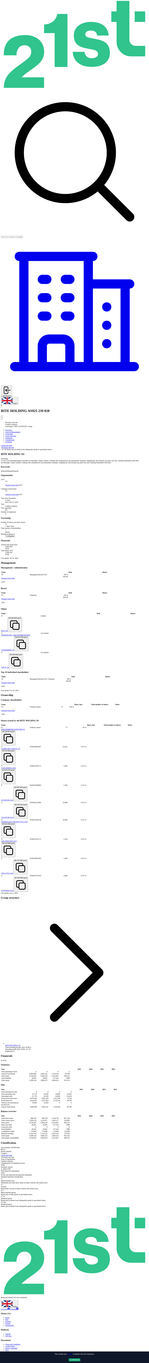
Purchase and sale (8, 447)
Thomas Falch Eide (12, 485)
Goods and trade (6, 445)
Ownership (9, 434)
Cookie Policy (10, 1346)
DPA (7, 1350)
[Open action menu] (2, 416)
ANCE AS (5, 667)
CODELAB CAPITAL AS (10, 749)
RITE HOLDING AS (12, 1045)
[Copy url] (2, 419)
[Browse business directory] (74, 384)
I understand (74, 1360)
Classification (10, 440)
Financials (8, 438)
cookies (69, 1354)
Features (8, 1322)
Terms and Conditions (12, 1344)
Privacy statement (11, 1348)
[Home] (74, 87)
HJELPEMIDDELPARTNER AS (13, 729)
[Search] (22, 237)
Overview (8, 430)
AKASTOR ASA (7, 817)
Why (7, 1320)
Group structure (10, 436)
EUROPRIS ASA (7, 891)
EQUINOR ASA (7, 800)
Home (7, 1318)
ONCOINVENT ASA (9, 841)
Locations (8, 442)
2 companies (10, 536)
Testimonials (9, 1325)
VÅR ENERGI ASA (8, 768)
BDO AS (4, 631)
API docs (8, 1336)
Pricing (7, 1323)
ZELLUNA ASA (7, 873)
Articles (8, 1334)
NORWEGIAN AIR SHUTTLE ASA (14, 822)
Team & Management (12, 432)
